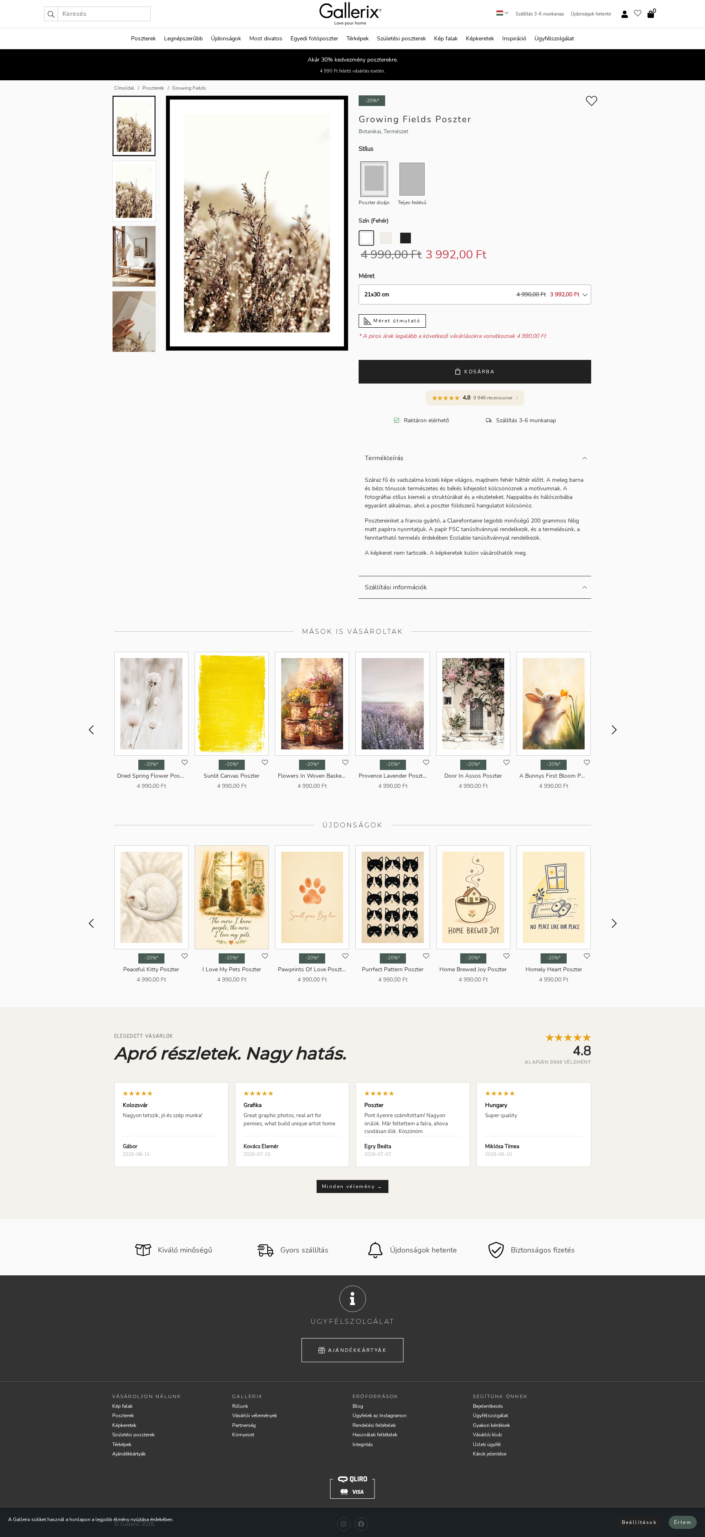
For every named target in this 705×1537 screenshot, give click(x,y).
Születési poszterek (401, 38)
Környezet (243, 1434)
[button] (51, 14)
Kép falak (446, 38)
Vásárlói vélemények (254, 1415)
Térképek (357, 38)
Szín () (373, 221)
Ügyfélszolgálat (554, 38)
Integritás (362, 1444)
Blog (357, 1406)
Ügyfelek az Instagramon (379, 1415)
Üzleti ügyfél (487, 1444)
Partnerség (244, 1425)
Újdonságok (226, 38)
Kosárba (479, 371)
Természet (396, 131)
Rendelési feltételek (374, 1425)
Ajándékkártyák (357, 1350)
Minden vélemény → (352, 1186)
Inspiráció (514, 38)
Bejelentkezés (488, 1406)
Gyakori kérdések (491, 1425)
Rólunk (240, 1406)
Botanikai (370, 131)
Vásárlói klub (487, 1434)
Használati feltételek (374, 1434)
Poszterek (143, 38)
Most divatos (265, 38)
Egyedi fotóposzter (314, 38)
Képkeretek (480, 38)
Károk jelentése (489, 1454)
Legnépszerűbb (183, 38)
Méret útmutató (396, 321)
